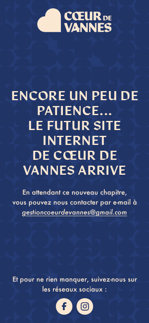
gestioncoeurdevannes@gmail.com (74, 211)
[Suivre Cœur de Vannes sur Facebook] (64, 306)
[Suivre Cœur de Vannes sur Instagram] (85, 306)
